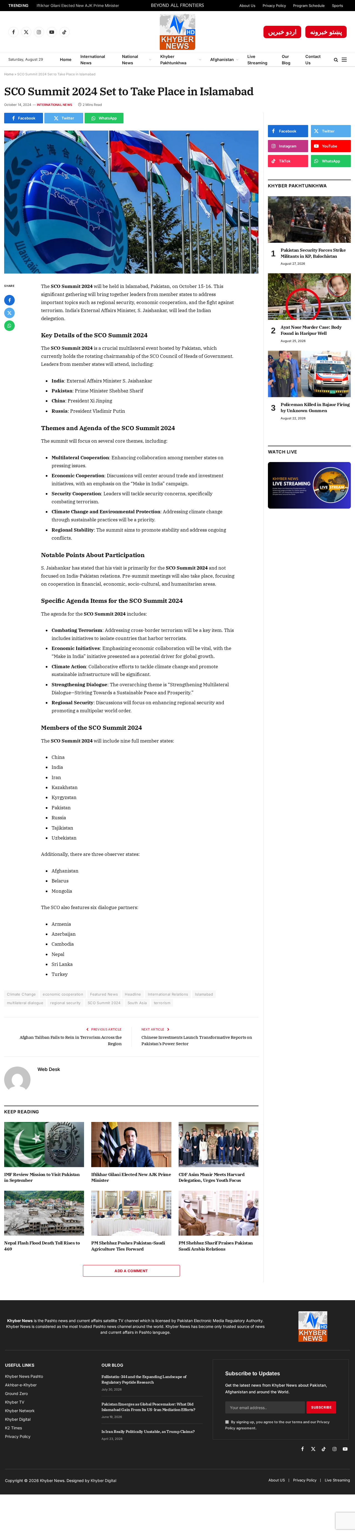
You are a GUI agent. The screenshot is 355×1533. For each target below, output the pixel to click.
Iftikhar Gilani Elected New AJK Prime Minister (78, 5)
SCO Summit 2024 (104, 1003)
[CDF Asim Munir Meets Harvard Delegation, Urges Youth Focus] (218, 1144)
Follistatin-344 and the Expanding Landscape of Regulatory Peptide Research (144, 1379)
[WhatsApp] (9, 325)
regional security (65, 1003)
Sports (337, 5)
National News (130, 59)
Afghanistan (222, 59)
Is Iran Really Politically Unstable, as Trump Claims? (148, 1431)
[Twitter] (9, 313)
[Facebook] (9, 300)
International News (92, 59)
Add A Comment (131, 1271)
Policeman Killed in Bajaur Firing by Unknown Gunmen (315, 407)
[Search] (336, 59)
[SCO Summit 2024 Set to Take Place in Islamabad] (131, 202)
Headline (133, 994)
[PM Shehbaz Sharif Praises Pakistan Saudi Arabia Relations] (218, 1213)
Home (66, 59)
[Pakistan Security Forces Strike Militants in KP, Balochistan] (309, 219)
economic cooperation (63, 994)
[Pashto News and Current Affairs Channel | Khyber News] (177, 32)
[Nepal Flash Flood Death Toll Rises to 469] (44, 1213)
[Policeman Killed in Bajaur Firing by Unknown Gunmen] (309, 374)
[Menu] (344, 59)
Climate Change (21, 994)
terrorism (162, 1003)
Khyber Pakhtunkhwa (173, 59)
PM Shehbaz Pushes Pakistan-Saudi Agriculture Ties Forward (128, 1246)
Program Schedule (309, 5)
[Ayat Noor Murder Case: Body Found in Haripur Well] (309, 296)
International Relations (168, 994)
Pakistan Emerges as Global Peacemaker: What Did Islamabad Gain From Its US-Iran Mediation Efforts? (148, 1407)
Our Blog (286, 59)
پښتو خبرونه (326, 32)
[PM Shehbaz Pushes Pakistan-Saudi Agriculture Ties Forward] (131, 1213)
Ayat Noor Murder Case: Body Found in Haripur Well (311, 330)
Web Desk (48, 1069)
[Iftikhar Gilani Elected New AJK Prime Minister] (131, 1144)
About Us (247, 5)
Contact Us (313, 59)
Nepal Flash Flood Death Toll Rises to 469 (42, 1246)
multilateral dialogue (25, 1003)
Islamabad (204, 994)
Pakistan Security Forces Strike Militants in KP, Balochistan (313, 253)
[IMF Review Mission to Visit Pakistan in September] (44, 1144)
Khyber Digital (103, 1480)
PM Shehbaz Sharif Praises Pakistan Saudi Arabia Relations (216, 1246)
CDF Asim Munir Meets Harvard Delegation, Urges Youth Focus (212, 1177)
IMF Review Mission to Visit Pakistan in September (42, 1177)
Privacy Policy (274, 5)
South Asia (137, 1003)
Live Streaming (257, 59)
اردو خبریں (282, 32)
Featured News (104, 994)
